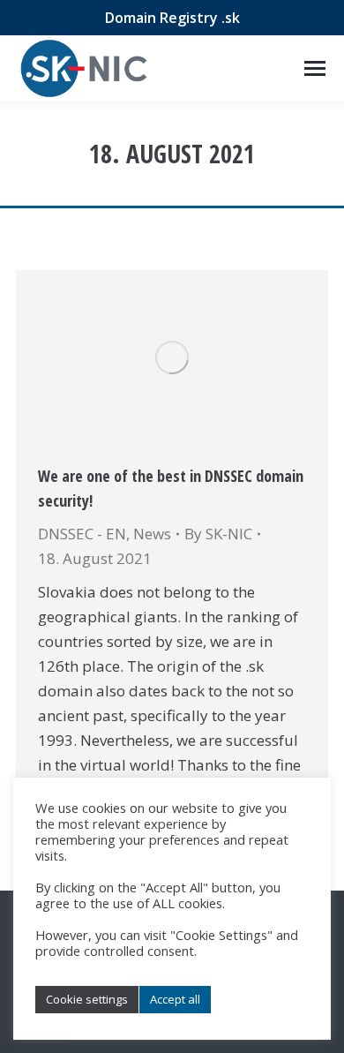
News (152, 533)
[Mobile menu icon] (314, 68)
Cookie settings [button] (87, 999)
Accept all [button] (175, 999)
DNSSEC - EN (82, 533)
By (218, 533)
